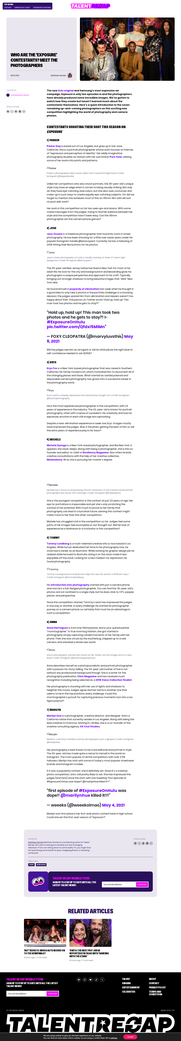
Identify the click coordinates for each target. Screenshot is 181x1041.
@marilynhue (75, 795)
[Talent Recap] (90, 6)
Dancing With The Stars (42, 7)
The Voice (7, 7)
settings (113, 1038)
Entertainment (131, 987)
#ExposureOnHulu (66, 322)
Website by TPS (168, 1010)
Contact (154, 983)
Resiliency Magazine (96, 452)
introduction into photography (70, 584)
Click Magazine (87, 676)
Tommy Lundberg (58, 543)
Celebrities (128, 991)
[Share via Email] (23, 111)
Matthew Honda (35, 842)
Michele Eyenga (57, 445)
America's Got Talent (22, 7)
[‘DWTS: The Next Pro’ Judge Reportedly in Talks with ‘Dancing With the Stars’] (90, 933)
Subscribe (142, 884)
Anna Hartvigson (57, 627)
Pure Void (116, 156)
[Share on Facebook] (8, 111)
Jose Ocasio (54, 234)
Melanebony (54, 459)
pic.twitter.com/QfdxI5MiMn (76, 327)
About (152, 978)
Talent (31, 865)
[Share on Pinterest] (15, 111)
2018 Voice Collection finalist (114, 680)
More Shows (41, 865)
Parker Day (54, 146)
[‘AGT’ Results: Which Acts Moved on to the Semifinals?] (45, 933)
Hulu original (66, 90)
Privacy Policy (157, 987)
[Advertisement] (90, 472)
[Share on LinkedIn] (19, 111)
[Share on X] (12, 111)
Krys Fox (52, 368)
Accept (130, 1037)
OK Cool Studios (90, 726)
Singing (126, 983)
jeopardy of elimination (84, 289)
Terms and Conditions (155, 993)
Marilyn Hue (54, 715)
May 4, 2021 (113, 805)
